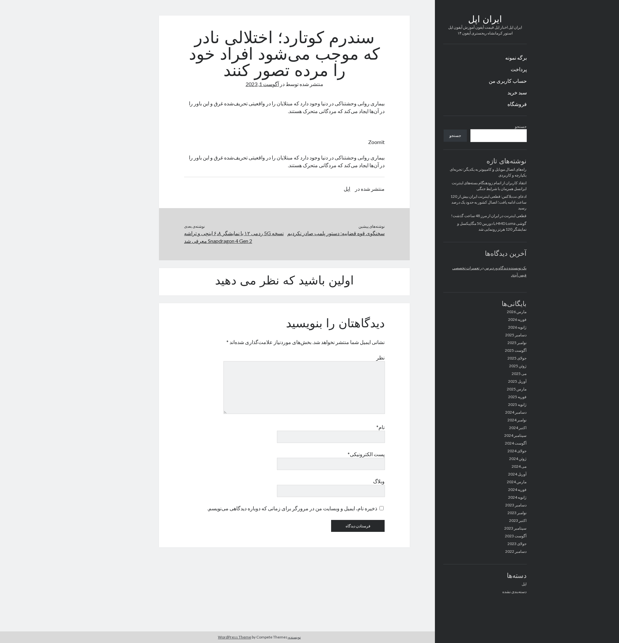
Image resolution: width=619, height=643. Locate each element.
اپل (524, 583)
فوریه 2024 (517, 489)
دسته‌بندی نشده (514, 591)
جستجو (520, 126)
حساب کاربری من (508, 81)
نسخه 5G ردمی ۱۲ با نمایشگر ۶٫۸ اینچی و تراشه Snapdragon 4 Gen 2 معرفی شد (234, 237)
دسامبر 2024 (515, 412)
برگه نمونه (516, 57)
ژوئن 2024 (517, 458)
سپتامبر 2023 (515, 528)
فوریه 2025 (517, 396)
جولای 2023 (516, 543)
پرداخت (519, 69)
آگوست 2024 (515, 443)
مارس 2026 (516, 311)
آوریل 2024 (517, 474)
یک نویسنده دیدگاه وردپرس (505, 267)
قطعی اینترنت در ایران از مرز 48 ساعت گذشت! (488, 215)
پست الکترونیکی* (366, 454)
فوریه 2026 (517, 319)
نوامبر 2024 (516, 419)
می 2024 (519, 466)
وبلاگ (379, 481)
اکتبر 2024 (517, 427)
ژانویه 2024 (517, 497)
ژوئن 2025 (517, 365)
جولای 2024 (516, 450)
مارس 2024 (516, 481)
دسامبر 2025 (515, 334)
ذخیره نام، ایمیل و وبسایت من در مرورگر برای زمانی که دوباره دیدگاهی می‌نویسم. (292, 508)
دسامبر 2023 (515, 505)
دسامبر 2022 (515, 551)
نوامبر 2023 (516, 512)
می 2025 (519, 373)
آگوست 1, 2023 (262, 84)
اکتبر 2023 (517, 520)
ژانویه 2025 (517, 404)
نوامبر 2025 (516, 342)
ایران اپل (485, 20)
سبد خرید (517, 92)
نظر (380, 357)
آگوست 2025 (515, 350)
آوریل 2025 (517, 381)
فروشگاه (517, 104)
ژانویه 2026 (517, 327)
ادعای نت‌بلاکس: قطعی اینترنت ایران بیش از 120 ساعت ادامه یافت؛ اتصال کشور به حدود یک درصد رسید (488, 202)
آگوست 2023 (515, 535)
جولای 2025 (516, 358)
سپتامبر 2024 (515, 435)
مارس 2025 (516, 389)
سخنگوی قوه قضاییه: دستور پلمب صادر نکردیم (336, 233)
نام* (380, 427)
